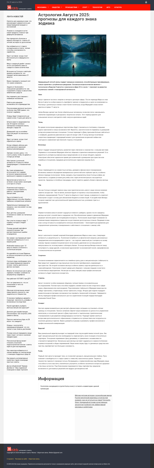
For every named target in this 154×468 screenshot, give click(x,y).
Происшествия (71, 7)
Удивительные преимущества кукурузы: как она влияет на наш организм (19, 207)
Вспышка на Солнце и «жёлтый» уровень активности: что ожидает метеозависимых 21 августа (19, 74)
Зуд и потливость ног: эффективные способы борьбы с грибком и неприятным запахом (19, 199)
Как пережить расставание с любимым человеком (17, 97)
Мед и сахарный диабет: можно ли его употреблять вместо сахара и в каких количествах (18, 65)
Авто (108, 7)
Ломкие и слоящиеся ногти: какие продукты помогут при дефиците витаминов (17, 33)
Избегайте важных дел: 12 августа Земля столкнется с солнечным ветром (17, 247)
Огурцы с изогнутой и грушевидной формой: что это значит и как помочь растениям (19, 327)
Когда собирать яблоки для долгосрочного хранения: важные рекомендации (17, 147)
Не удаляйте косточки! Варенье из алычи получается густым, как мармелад (19, 255)
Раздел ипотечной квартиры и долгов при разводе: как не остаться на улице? (91, 399)
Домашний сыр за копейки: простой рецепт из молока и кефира (17, 133)
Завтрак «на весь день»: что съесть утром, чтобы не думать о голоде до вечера (19, 155)
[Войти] (146, 2)
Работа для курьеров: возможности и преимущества (18, 103)
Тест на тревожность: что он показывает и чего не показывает (17, 284)
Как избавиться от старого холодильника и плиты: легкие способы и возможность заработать (18, 49)
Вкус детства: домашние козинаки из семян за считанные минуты (19, 215)
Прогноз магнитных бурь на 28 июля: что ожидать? (18, 320)
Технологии (97, 7)
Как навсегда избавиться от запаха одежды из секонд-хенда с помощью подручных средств (19, 352)
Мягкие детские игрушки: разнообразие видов (93, 395)
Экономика (42, 7)
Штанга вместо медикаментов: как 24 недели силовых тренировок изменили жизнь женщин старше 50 (18, 125)
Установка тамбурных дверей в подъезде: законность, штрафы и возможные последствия (19, 300)
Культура (118, 7)
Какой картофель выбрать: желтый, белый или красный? (18, 307)
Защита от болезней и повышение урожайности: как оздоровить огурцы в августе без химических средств (19, 90)
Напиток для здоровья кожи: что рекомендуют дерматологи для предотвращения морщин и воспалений (19, 24)
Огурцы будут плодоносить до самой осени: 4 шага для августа (19, 117)
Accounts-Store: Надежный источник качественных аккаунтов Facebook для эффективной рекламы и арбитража (93, 403)
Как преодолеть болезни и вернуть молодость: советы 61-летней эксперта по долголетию (19, 40)
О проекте (10, 459)
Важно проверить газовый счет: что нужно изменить (19, 82)
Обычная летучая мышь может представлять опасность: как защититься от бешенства (18, 292)
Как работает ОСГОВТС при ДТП (19, 278)
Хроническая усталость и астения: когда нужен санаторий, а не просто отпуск (19, 182)
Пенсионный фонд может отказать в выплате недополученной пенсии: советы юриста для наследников (19, 343)
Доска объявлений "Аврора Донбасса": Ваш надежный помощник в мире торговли (17, 368)
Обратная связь (34, 459)
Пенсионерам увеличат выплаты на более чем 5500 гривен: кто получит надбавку (19, 110)
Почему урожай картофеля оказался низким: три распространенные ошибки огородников (17, 231)
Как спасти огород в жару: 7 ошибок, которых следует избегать (17, 222)
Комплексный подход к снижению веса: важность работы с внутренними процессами (17, 190)
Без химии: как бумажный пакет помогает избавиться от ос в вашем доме (19, 240)
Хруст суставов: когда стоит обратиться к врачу (17, 140)
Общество (56, 7)
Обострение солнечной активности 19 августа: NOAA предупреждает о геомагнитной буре (18, 163)
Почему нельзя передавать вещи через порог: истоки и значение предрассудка (19, 335)
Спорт (84, 7)
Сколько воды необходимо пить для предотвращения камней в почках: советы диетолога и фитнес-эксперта (19, 264)
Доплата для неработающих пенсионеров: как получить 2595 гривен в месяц (19, 313)
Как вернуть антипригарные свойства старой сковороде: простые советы (17, 360)
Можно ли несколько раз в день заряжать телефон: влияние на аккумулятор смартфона (19, 273)
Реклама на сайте (21, 459)
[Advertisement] (94, 422)
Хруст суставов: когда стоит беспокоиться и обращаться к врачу (18, 58)
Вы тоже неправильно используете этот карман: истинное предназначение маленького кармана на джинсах (19, 173)
